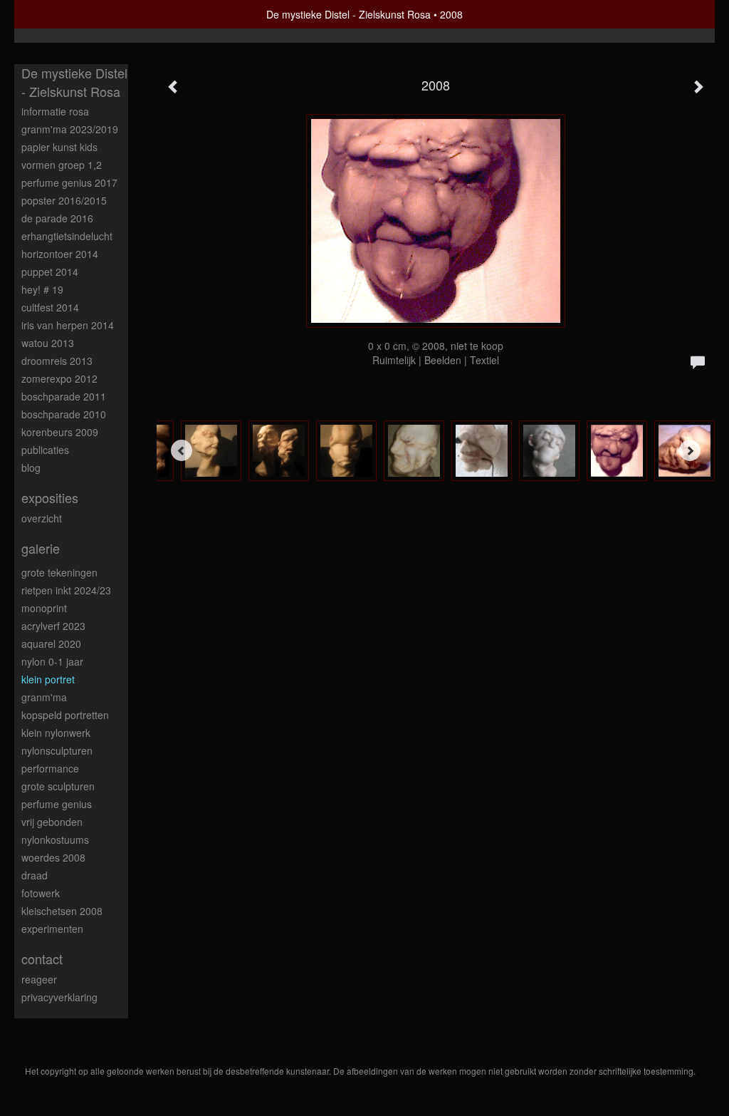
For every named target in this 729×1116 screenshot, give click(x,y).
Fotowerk (40, 893)
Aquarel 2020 (51, 643)
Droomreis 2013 (57, 360)
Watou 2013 (47, 343)
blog (31, 467)
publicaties (45, 450)
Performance (50, 768)
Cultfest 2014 (50, 307)
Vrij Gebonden (52, 822)
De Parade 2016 (57, 218)
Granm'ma (44, 697)
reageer (39, 979)
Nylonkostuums (55, 839)
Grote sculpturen (58, 786)
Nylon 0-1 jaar (52, 661)
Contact (42, 959)
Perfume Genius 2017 (69, 182)
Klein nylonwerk (55, 732)
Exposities (49, 498)
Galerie (40, 548)
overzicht (41, 518)
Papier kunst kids (59, 147)
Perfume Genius (56, 804)
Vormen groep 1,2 (61, 164)
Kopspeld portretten (65, 715)
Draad (34, 875)
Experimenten (52, 928)
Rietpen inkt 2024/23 (66, 590)
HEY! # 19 (42, 289)
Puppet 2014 (49, 271)
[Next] (690, 450)
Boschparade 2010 (63, 414)
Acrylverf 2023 (53, 626)
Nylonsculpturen (57, 750)
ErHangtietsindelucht (66, 236)
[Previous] (181, 450)
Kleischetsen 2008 (62, 911)
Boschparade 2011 (63, 396)
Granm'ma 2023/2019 (69, 129)
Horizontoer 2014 (59, 254)
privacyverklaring (59, 997)
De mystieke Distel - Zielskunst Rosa (348, 14)
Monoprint (44, 608)
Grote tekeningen (59, 572)
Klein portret (48, 679)
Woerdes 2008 (53, 857)
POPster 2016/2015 (64, 200)
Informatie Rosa (55, 111)
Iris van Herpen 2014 (67, 325)
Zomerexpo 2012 (59, 378)
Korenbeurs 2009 (59, 432)
